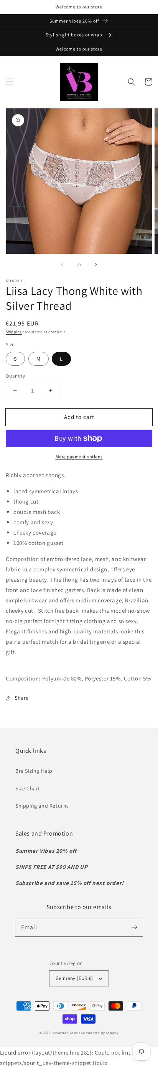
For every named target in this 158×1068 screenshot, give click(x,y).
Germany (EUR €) (74, 978)
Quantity (15, 376)
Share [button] (22, 697)
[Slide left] (62, 264)
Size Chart (27, 788)
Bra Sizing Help (34, 770)
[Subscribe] (134, 927)
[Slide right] (95, 264)
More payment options (79, 457)
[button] (9, 82)
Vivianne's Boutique (69, 1032)
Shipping (14, 331)
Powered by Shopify (102, 1032)
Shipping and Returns (42, 805)
